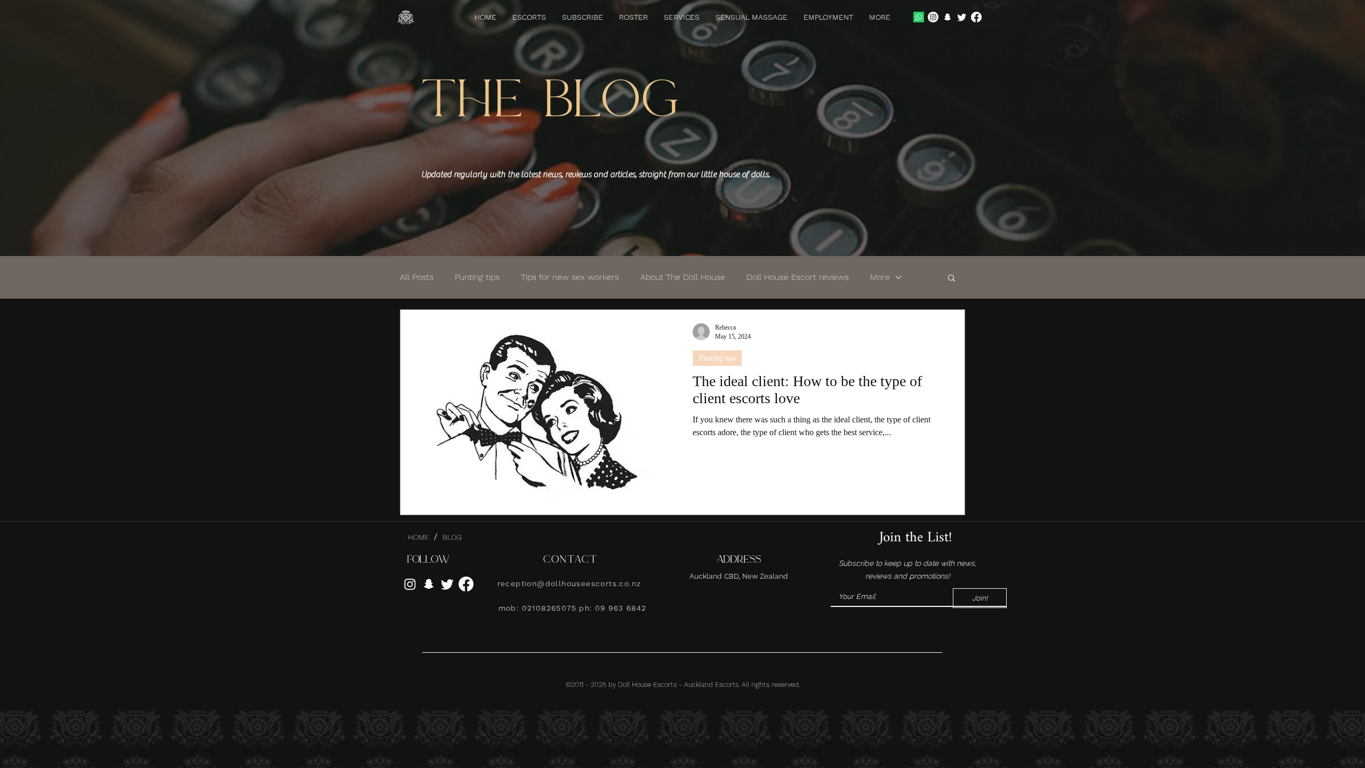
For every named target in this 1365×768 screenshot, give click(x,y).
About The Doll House (682, 277)
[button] (879, 17)
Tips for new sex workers (570, 277)
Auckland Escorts (711, 685)
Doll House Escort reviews (797, 277)
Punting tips (477, 277)
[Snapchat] (947, 17)
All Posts (416, 277)
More (880, 277)
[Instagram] (933, 17)
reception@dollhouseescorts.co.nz (569, 583)
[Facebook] (976, 17)
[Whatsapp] (918, 17)
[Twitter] (962, 17)
